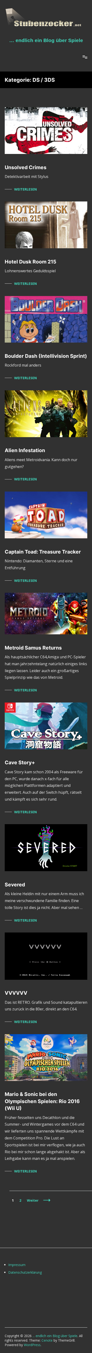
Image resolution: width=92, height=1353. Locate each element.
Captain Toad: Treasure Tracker (43, 552)
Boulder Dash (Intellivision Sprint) (46, 356)
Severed (15, 885)
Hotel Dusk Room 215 (30, 262)
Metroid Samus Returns (33, 648)
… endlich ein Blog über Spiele (46, 40)
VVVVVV (16, 993)
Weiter (32, 1200)
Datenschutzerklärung (25, 1272)
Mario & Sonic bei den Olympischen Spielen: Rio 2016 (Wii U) (42, 1101)
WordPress (32, 1345)
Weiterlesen (25, 189)
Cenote (47, 1340)
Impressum (16, 1264)
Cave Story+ (20, 762)
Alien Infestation (25, 450)
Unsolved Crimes (25, 167)
